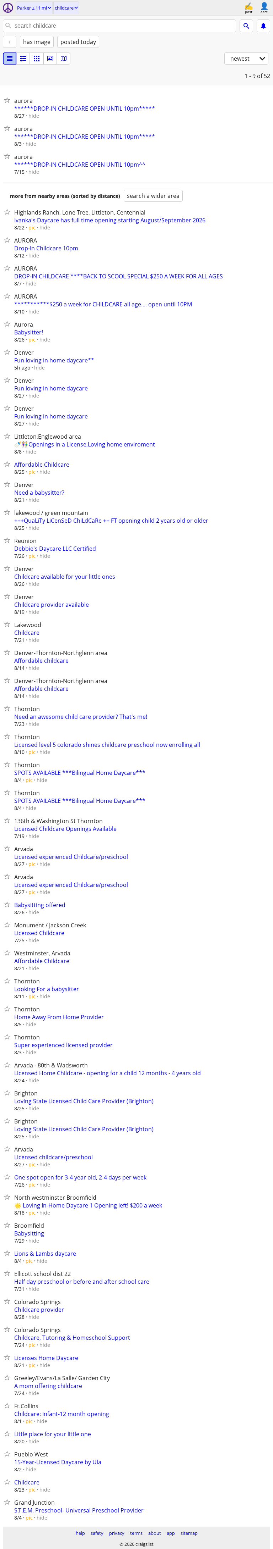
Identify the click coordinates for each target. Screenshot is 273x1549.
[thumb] (23, 58)
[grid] (36, 58)
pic (32, 227)
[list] (9, 58)
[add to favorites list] (8, 100)
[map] (63, 58)
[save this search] (263, 26)
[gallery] (50, 58)
